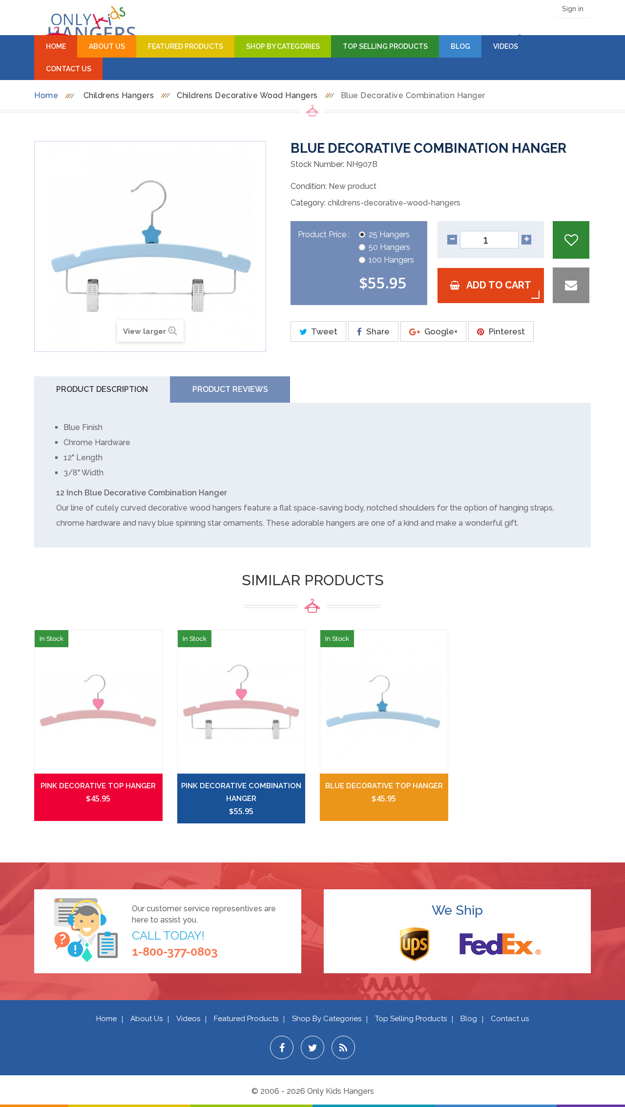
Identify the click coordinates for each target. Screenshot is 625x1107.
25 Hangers (389, 234)
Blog (460, 46)
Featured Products (185, 46)
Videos (505, 46)
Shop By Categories (283, 46)
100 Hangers (391, 260)
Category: (308, 202)
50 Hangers (389, 247)
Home (56, 46)
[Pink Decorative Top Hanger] (98, 701)
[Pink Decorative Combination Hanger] (241, 701)
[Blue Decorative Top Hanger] (384, 701)
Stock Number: (317, 164)
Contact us (510, 1018)
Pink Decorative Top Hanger (98, 785)
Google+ (440, 331)
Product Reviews (230, 389)
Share (377, 331)
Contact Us (68, 69)
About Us (107, 46)
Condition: (309, 186)
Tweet (323, 331)
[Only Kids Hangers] (85, 25)
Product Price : (325, 234)
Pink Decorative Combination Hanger (241, 792)
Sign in (572, 9)
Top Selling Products (385, 46)
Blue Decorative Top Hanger (384, 785)
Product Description (102, 389)
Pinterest (506, 331)
